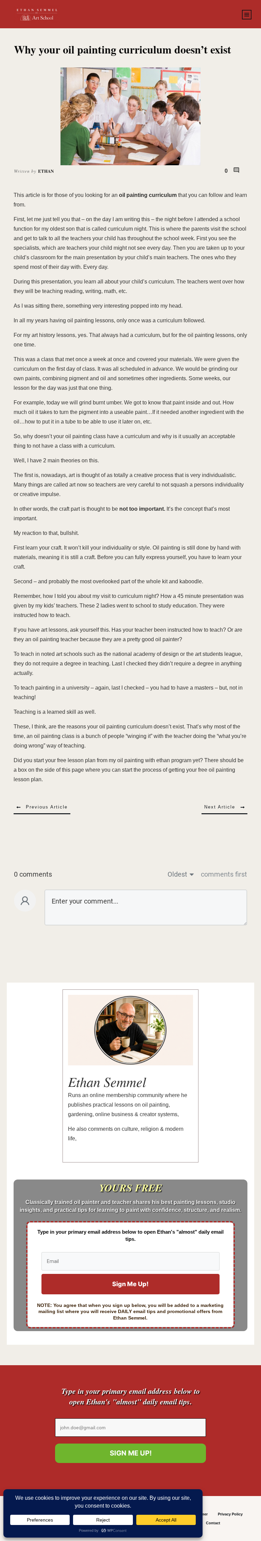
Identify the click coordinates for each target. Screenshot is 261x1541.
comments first (224, 874)
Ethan (46, 171)
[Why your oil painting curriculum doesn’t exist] (130, 116)
